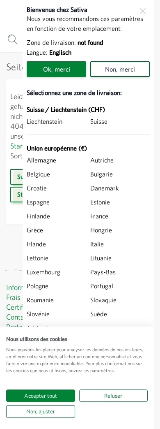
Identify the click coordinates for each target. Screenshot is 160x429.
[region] (88, 214)
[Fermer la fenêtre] (143, 11)
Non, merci (120, 69)
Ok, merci (56, 69)
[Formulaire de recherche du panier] (12, 39)
